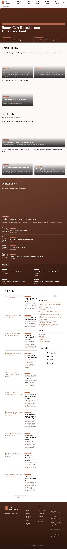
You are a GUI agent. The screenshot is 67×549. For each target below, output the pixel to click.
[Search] (64, 2)
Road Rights (56, 2)
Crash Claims (19, 2)
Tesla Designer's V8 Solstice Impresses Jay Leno (16, 168)
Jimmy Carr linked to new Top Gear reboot (21, 29)
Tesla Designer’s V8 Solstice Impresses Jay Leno (30, 396)
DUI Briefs (30, 2)
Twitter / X (52, 359)
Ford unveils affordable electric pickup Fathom (47, 281)
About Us (42, 334)
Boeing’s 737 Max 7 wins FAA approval (47, 40)
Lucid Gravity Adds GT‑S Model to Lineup (21, 239)
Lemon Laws (38, 2)
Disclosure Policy (44, 338)
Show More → (20, 497)
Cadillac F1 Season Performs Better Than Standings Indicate (26, 256)
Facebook (52, 353)
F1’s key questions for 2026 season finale (14, 99)
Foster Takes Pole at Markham (18, 230)
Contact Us (42, 336)
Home (4, 6)
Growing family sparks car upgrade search (48, 169)
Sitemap (41, 339)
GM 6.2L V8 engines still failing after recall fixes (16, 72)
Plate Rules (47, 2)
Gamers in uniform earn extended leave (47, 72)
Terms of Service (44, 341)
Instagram (52, 363)
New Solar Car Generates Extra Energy (20, 247)
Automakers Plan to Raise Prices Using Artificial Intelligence (46, 272)
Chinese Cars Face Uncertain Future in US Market (18, 142)
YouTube (52, 356)
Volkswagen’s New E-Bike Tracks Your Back (14, 281)
